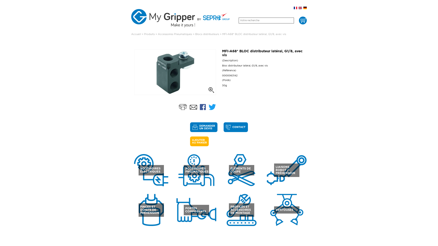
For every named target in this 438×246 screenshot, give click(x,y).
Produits (149, 34)
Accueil (136, 34)
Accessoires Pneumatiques (175, 34)
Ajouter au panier (199, 141)
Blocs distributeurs (207, 34)
